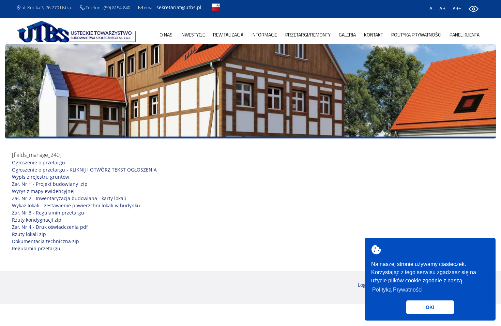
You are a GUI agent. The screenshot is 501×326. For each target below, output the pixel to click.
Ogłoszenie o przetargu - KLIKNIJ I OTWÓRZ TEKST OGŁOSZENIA (84, 169)
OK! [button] (430, 307)
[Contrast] (474, 8)
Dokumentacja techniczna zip (45, 241)
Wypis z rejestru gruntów (40, 177)
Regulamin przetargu (36, 248)
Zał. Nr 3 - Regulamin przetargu (48, 212)
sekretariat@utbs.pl (178, 7)
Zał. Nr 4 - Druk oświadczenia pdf (50, 227)
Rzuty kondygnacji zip (36, 220)
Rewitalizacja (228, 34)
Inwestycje (193, 34)
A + (442, 8)
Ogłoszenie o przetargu (38, 162)
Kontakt (373, 34)
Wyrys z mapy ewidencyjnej (43, 191)
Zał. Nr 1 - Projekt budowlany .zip (50, 184)
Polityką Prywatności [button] (397, 290)
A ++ (457, 8)
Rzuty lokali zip (29, 234)
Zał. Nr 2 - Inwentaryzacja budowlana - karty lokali (69, 198)
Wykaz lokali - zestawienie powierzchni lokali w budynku (76, 205)
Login (364, 285)
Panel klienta (465, 34)
